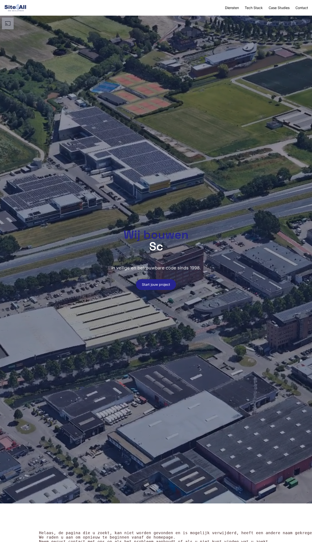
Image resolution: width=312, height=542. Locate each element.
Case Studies (279, 8)
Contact (301, 8)
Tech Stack (254, 8)
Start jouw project (156, 284)
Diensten (232, 8)
